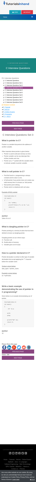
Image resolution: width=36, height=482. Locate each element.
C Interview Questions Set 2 (14, 85)
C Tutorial (6, 107)
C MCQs (6, 109)
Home (5, 17)
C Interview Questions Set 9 (14, 102)
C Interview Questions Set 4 (14, 90)
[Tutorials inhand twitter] (22, 453)
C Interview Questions (12, 80)
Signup (28, 12)
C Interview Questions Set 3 (14, 88)
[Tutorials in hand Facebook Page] (19, 453)
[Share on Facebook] (4, 347)
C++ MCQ (7, 116)
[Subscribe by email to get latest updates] (13, 453)
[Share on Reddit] (24, 347)
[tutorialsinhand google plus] (26, 453)
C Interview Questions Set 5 (14, 92)
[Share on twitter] (19, 347)
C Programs (7, 114)
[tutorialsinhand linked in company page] (16, 453)
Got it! (33, 479)
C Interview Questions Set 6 (14, 95)
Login (16, 12)
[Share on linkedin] (9, 347)
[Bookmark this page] (29, 347)
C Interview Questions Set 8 (14, 100)
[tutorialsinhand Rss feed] (10, 453)
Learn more (15, 479)
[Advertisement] (18, 39)
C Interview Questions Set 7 (14, 97)
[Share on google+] (14, 347)
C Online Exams (9, 112)
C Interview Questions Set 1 (14, 83)
